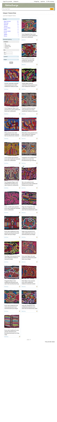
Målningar (6, 23)
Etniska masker (7, 31)
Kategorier (16, 1)
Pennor (5, 36)
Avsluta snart (8, 46)
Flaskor (5, 29)
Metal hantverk (7, 21)
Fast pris (7, 48)
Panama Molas (7, 28)
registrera (43, 1)
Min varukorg (51, 1)
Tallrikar (6, 26)
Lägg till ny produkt (7, 1)
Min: (5, 52)
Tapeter (5, 34)
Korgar (5, 32)
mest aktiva (7, 45)
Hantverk (6, 24)
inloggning (36, 1)
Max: (5, 54)
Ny (5, 44)
